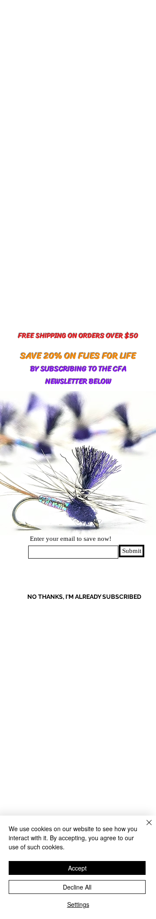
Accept (77, 868)
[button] (62, 597)
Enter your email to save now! (70, 539)
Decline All (77, 887)
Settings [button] (78, 904)
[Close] (143, 827)
